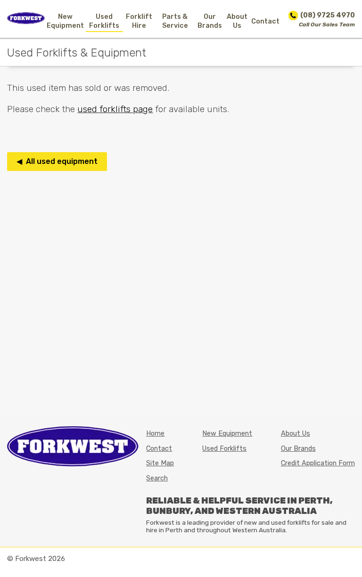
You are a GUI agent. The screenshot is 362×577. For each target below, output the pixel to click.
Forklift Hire (139, 21)
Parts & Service (175, 21)
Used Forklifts (104, 21)
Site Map (160, 463)
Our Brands (209, 21)
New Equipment (65, 21)
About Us (237, 21)
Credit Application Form (318, 463)
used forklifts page (115, 109)
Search (157, 478)
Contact (265, 21)
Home (155, 434)
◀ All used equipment (57, 161)
